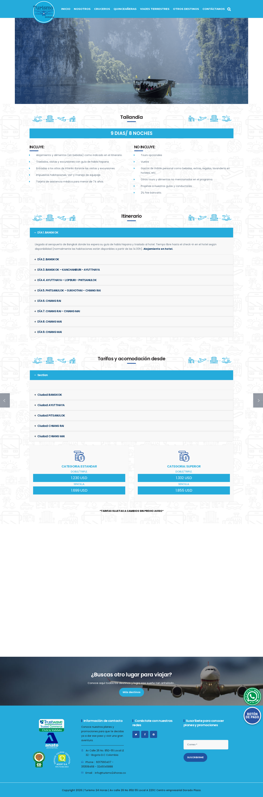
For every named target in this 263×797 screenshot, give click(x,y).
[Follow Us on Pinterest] (153, 734)
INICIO (65, 9)
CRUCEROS (102, 9)
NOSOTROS (82, 9)
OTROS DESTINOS (186, 9)
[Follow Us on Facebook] (144, 734)
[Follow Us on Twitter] (136, 734)
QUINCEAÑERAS (125, 9)
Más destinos (131, 692)
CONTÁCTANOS (214, 9)
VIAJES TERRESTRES (154, 9)
